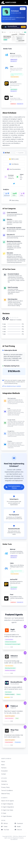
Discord (19, 829)
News (3, 764)
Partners (3, 768)
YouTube (6, 829)
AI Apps (3, 813)
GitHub (5, 823)
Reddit (18, 826)
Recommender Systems (14, 227)
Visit (22, 8)
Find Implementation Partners (14, 487)
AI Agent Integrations (7, 807)
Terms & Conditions (7, 790)
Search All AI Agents (7, 800)
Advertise (4, 781)
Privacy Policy (5, 787)
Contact (3, 774)
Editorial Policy (5, 793)
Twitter (5, 826)
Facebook (19, 823)
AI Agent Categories (7, 804)
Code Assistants (12, 212)
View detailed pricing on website (12, 386)
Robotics (9, 219)
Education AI (11, 234)
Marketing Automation (14, 241)
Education (10, 253)
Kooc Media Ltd (20, 836)
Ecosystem (4, 771)
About (3, 761)
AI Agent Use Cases (7, 810)
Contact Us (4, 784)
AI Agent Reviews (6, 816)
